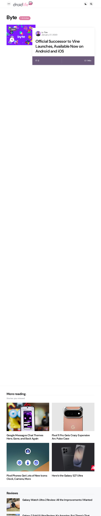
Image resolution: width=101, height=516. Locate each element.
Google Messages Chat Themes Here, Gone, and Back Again (25, 437)
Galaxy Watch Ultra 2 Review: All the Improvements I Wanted (57, 500)
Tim (46, 32)
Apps (13, 29)
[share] (12, 40)
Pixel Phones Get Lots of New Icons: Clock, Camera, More (27, 477)
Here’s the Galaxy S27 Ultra (67, 475)
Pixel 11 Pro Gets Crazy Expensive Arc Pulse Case (71, 437)
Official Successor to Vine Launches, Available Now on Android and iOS (59, 46)
